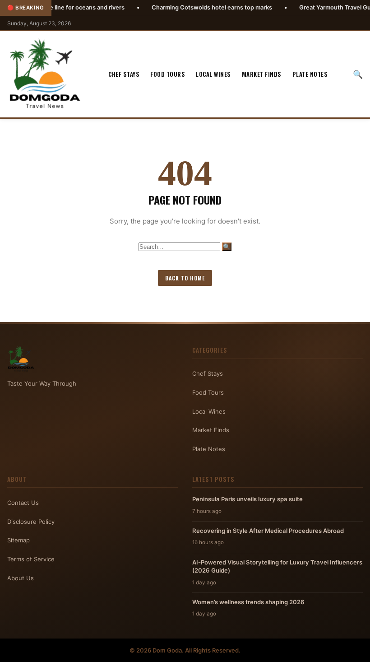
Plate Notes (310, 74)
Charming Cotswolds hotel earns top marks (190, 7)
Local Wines (213, 74)
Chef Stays (123, 74)
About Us (20, 578)
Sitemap (18, 540)
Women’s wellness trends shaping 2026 (248, 602)
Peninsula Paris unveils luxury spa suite (247, 499)
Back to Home (185, 278)
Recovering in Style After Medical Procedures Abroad (268, 530)
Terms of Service (31, 559)
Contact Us (23, 502)
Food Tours (167, 74)
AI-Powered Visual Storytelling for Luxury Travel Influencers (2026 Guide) (277, 566)
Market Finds (262, 74)
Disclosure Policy (31, 521)
